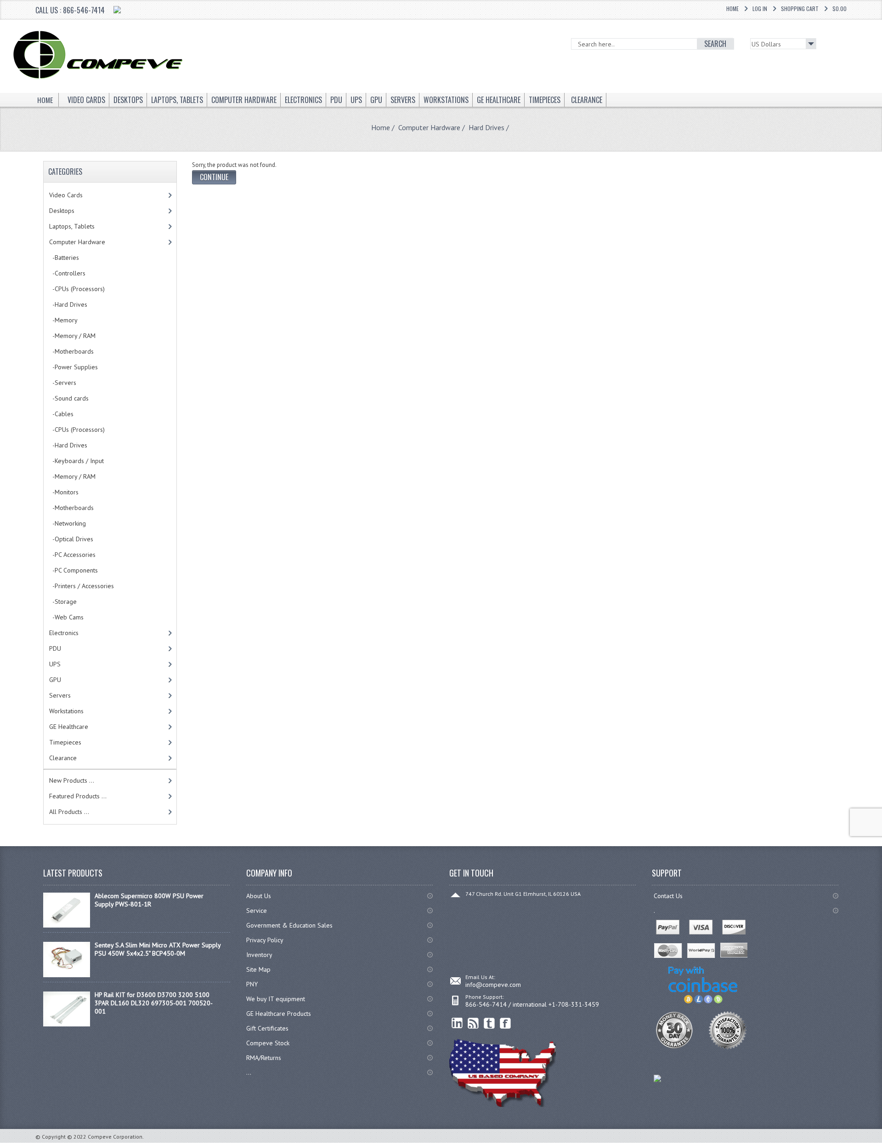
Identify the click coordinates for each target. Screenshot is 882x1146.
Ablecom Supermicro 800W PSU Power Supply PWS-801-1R (149, 900)
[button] (881, 1145)
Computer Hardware (429, 127)
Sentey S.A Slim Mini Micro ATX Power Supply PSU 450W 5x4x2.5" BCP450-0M (157, 949)
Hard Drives (486, 127)
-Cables (61, 414)
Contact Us (668, 896)
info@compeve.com (493, 984)
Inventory (259, 955)
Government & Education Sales (289, 925)
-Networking (67, 523)
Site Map (258, 969)
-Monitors (64, 492)
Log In (759, 8)
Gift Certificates (267, 1028)
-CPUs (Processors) (77, 289)
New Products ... (71, 780)
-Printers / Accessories (81, 586)
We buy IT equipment (275, 999)
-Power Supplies (73, 367)
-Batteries (64, 257)
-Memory (63, 320)
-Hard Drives (68, 445)
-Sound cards (69, 398)
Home (732, 8)
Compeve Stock (267, 1043)
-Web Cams (66, 617)
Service (256, 910)
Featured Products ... (78, 796)
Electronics (64, 633)
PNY (252, 984)
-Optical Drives (71, 539)
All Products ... (69, 812)
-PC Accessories (72, 554)
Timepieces (65, 742)
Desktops (61, 210)
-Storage (63, 601)
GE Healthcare (68, 726)
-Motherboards (71, 351)
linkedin (457, 1023)
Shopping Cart (800, 8)
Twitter (489, 1023)
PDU (55, 648)
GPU (55, 680)
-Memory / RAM (72, 336)
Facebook (505, 1023)
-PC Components (73, 570)
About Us (258, 896)
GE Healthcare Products (278, 1013)
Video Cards (66, 195)
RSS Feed (473, 1023)
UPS (55, 664)
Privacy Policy (264, 940)
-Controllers (67, 273)
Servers (60, 695)
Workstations (66, 711)
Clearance (63, 758)
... (248, 1072)
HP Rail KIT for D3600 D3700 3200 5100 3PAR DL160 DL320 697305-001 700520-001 (154, 1003)
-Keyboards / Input (76, 461)
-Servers (62, 382)
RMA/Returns (263, 1058)
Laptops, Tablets (72, 226)
